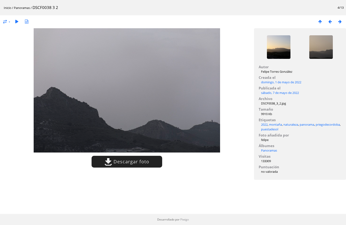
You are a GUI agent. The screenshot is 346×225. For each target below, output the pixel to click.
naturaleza (290, 124)
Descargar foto (130, 161)
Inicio (7, 8)
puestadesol (269, 129)
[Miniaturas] (320, 21)
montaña (275, 124)
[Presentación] (17, 21)
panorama (307, 124)
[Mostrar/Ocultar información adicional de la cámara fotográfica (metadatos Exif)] (27, 21)
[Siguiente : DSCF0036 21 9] (340, 21)
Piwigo (184, 219)
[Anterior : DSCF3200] (330, 21)
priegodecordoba (328, 124)
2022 (264, 124)
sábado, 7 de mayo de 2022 (280, 93)
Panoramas (22, 8)
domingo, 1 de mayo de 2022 (281, 82)
